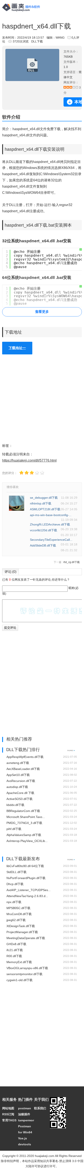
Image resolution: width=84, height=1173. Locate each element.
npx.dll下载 (13, 902)
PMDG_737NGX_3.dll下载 (24, 823)
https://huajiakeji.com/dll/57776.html (29, 460)
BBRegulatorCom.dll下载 (23, 811)
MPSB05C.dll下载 (18, 908)
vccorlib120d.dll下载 (43, 530)
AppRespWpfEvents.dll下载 (25, 757)
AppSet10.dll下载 (18, 775)
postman (24, 1108)
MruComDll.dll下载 (19, 914)
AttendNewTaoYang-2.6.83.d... (27, 896)
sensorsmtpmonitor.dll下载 (24, 974)
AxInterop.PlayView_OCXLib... (27, 841)
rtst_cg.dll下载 (71, 562)
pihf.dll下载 (13, 829)
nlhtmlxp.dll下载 (40, 503)
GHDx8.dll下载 (16, 944)
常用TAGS (9, 1120)
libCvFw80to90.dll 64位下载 (25, 866)
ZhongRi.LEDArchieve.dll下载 (50, 524)
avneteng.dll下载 (17, 763)
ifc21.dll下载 (14, 950)
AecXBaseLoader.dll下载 (23, 769)
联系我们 (40, 1108)
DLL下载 (37, 41)
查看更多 (42, 311)
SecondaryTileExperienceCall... (51, 539)
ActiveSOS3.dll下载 (19, 799)
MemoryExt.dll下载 (19, 962)
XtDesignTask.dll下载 (20, 926)
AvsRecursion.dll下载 (20, 781)
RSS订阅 (8, 1114)
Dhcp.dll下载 (14, 884)
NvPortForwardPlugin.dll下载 (25, 878)
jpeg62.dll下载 (16, 920)
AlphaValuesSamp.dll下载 (23, 835)
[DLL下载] (71, 750)
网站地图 (8, 1108)
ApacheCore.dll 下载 (20, 793)
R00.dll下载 (14, 956)
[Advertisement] (42, 399)
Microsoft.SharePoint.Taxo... (25, 817)
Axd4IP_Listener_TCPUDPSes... (28, 890)
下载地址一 (17, 348)
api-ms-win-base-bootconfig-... (51, 515)
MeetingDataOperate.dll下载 (25, 938)
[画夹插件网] (22, 12)
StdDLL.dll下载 (16, 872)
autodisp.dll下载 (17, 787)
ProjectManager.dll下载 (22, 932)
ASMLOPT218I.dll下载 (45, 509)
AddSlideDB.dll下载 (43, 545)
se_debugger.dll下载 (44, 497)
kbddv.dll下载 (15, 805)
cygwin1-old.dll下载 (19, 980)
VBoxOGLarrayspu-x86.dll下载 (27, 968)
